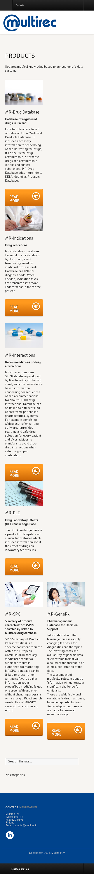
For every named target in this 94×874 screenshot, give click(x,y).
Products (20, 56)
